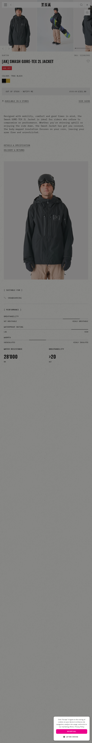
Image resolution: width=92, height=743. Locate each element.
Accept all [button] (71, 731)
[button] (71, 736)
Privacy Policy (79, 727)
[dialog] (72, 729)
